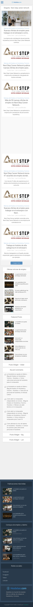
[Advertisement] (16, 134)
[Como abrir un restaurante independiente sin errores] (10, 340)
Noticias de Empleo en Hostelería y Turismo (16, 28)
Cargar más (16, 263)
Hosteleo (26, 604)
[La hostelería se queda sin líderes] (10, 324)
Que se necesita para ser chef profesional (19, 547)
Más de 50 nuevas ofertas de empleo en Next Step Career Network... (16, 102)
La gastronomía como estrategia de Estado (20, 274)
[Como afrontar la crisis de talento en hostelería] (10, 357)
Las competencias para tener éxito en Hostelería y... (19, 555)
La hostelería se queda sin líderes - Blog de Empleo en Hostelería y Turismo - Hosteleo (17, 376)
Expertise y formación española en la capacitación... (20, 308)
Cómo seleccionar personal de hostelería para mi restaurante (17, 380)
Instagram (6, 575)
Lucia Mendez (22, 35)
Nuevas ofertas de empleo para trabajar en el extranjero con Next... (16, 210)
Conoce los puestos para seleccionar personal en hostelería (17, 428)
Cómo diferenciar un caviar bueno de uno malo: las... (20, 348)
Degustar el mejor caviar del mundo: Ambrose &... (21, 299)
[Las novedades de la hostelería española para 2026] (10, 285)
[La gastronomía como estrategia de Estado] (10, 276)
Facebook (6, 572)
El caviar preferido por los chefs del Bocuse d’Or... (21, 291)
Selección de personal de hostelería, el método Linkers (17, 392)
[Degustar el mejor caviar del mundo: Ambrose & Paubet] (10, 301)
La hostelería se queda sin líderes (21, 322)
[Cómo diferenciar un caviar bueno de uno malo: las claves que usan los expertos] (10, 348)
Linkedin (5, 580)
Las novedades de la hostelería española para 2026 (21, 284)
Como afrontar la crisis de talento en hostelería (21, 355)
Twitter (5, 578)
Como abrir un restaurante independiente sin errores (21, 339)
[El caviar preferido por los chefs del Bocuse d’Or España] (10, 293)
